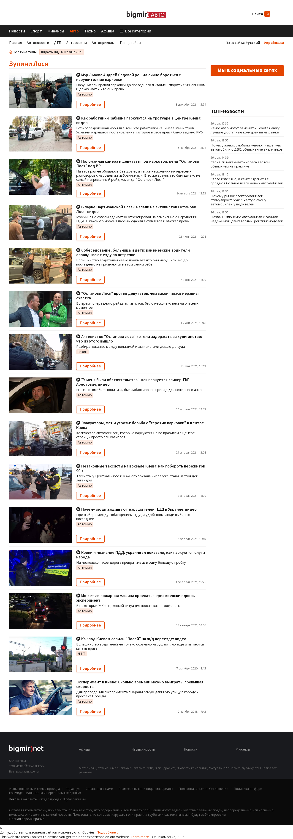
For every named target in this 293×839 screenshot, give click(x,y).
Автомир (85, 94)
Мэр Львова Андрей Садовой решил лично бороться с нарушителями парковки (128, 77)
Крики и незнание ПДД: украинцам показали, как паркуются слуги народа (140, 555)
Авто (74, 31)
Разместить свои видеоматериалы (146, 788)
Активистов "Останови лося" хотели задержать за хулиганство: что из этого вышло (139, 339)
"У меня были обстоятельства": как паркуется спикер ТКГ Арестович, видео (132, 382)
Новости (17, 31)
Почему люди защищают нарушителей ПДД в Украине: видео (138, 509)
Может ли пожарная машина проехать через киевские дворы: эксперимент (136, 598)
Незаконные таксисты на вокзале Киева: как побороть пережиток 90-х (140, 468)
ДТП (57, 42)
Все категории (138, 31)
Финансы (55, 31)
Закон (82, 351)
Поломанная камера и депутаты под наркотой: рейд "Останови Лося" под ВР (137, 163)
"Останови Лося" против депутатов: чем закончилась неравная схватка (138, 295)
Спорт (36, 31)
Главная (15, 42)
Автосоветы (76, 42)
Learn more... (141, 836)
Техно (90, 31)
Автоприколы (103, 42)
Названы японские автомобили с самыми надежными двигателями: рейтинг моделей (247, 219)
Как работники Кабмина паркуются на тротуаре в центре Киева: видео (138, 120)
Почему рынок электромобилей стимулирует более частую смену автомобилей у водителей (238, 200)
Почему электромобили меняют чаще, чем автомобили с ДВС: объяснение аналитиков (247, 147)
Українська (274, 42)
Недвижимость (143, 749)
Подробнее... (107, 832)
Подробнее (90, 104)
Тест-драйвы (130, 42)
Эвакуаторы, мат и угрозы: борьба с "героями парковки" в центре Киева (140, 425)
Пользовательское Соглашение (203, 788)
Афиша (107, 31)
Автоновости (38, 42)
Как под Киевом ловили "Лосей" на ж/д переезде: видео (133, 638)
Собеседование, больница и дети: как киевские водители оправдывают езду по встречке (133, 252)
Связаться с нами (99, 788)
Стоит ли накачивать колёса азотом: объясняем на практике (240, 164)
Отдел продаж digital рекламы (62, 799)
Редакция (72, 788)
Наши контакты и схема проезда (34, 788)
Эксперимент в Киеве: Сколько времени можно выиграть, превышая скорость (139, 684)
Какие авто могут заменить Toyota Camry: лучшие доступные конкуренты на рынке (245, 130)
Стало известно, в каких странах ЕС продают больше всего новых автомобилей (247, 181)
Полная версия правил (26, 819)
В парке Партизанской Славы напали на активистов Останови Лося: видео (136, 209)
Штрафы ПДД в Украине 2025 (61, 52)
